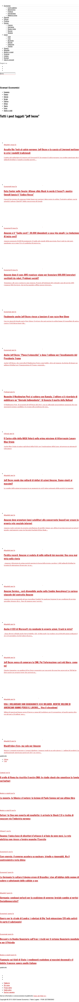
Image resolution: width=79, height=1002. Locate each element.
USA (9, 37)
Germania (11, 27)
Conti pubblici (12, 8)
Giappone (11, 44)
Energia (6, 17)
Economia (7, 6)
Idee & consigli (9, 60)
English (6, 58)
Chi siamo (7, 985)
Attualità (6, 50)
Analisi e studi (8, 52)
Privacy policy (8, 988)
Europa (6, 23)
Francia (10, 25)
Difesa (6, 19)
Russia (10, 31)
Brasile (10, 43)
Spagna (10, 33)
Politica (6, 21)
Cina (9, 39)
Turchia (10, 46)
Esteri (6, 35)
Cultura (6, 56)
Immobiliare (12, 14)
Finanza (10, 12)
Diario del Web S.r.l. (39, 996)
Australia (11, 41)
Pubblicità (7, 983)
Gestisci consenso (9, 992)
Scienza (6, 54)
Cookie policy (7, 990)
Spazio (6, 48)
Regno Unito (12, 29)
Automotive (11, 10)
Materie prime (12, 15)
